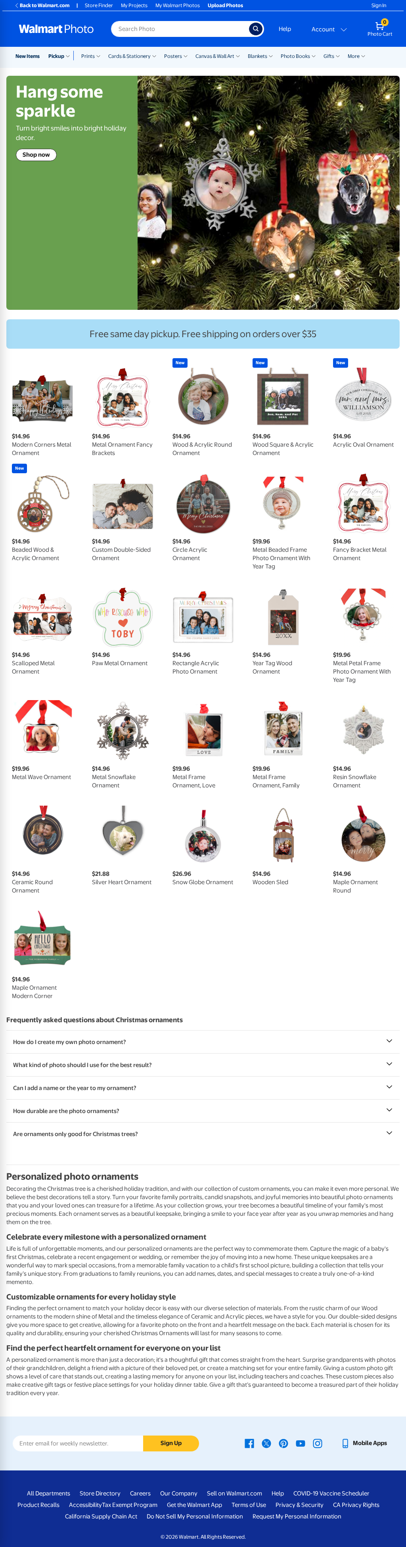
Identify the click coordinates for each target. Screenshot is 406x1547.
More (354, 56)
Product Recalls (38, 1505)
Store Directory (100, 1493)
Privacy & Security (300, 1505)
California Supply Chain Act (101, 1516)
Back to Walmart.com (44, 5)
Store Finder (99, 5)
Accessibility (85, 1505)
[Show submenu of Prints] (98, 55)
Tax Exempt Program (129, 1505)
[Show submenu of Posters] (185, 55)
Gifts (329, 56)
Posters (173, 56)
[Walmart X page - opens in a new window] (266, 1443)
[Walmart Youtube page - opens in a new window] (300, 1443)
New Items (27, 56)
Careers (140, 1493)
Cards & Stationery (129, 56)
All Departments (48, 1493)
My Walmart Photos (177, 5)
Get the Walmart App (194, 1505)
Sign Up (171, 1443)
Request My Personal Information (297, 1516)
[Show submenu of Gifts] (337, 55)
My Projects (134, 5)
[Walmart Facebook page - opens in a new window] (249, 1443)
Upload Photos (225, 5)
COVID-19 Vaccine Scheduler (331, 1493)
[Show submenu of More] (363, 55)
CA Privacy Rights (356, 1505)
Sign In (379, 5)
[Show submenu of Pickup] (69, 55)
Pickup (56, 56)
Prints (88, 56)
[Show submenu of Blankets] (270, 55)
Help (285, 29)
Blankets (257, 56)
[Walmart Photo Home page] (56, 29)
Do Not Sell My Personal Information (195, 1516)
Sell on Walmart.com (234, 1493)
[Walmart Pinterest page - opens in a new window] (283, 1443)
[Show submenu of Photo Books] (313, 55)
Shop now (36, 154)
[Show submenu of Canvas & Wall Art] (238, 55)
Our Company (178, 1493)
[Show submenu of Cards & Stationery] (154, 55)
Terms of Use (249, 1505)
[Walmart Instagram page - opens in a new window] (317, 1443)
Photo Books (295, 56)
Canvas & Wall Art (214, 56)
